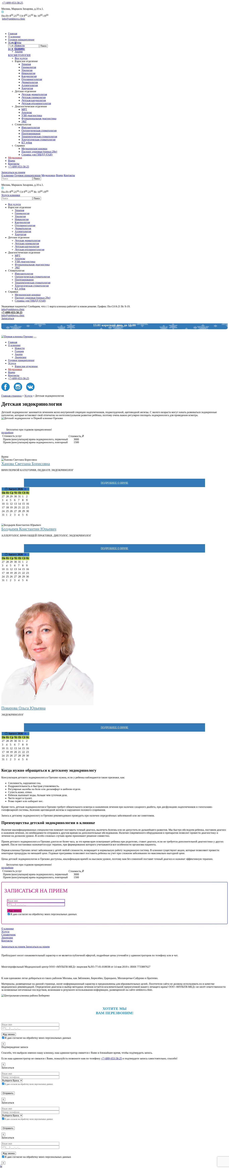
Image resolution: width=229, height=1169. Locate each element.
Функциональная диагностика (38, 118)
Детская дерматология (34, 94)
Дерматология (29, 82)
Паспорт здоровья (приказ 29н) (39, 151)
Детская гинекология (33, 97)
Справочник (8, 934)
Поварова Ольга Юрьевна (23, 708)
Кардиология (29, 76)
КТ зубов (26, 142)
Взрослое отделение (26, 366)
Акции (19, 51)
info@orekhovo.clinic (13, 18)
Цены (18, 42)
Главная (12, 33)
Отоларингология (31, 79)
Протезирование (30, 133)
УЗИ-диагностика (31, 115)
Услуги (12, 363)
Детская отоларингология (36, 103)
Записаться (7, 318)
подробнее (7, 432)
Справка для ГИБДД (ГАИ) (36, 154)
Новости (20, 45)
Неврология (28, 73)
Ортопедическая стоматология (38, 130)
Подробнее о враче (114, 482)
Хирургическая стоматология (38, 139)
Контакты (13, 163)
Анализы (26, 112)
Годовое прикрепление (21, 39)
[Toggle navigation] (35, 337)
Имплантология (30, 127)
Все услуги (21, 58)
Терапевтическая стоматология (39, 136)
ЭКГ (24, 121)
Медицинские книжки (34, 148)
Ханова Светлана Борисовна (25, 463)
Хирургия (27, 88)
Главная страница (11, 395)
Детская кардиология (33, 100)
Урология (26, 70)
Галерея (19, 48)
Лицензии (20, 357)
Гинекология (28, 67)
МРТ (24, 109)
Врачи (11, 160)
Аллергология (29, 85)
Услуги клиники (10, 195)
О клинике (14, 36)
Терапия (26, 64)
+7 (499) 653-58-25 (12, 2)
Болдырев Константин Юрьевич (28, 529)
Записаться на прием (13, 172)
